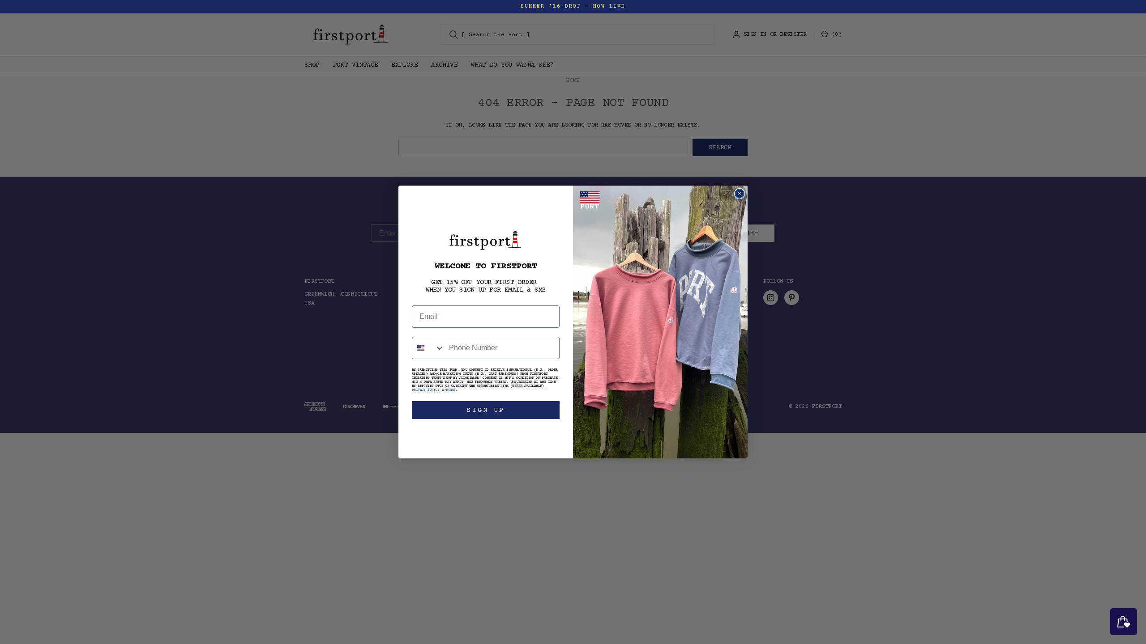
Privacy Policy (426, 390)
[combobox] (428, 348)
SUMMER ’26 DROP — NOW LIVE (573, 6)
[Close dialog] (739, 193)
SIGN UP (486, 410)
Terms (450, 390)
